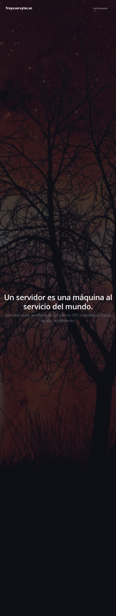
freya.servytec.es (19, 8)
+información (100, 8)
